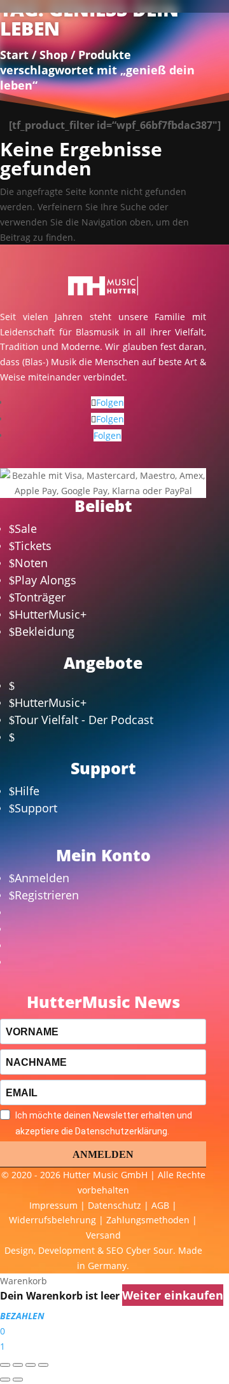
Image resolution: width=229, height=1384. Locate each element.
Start (14, 54)
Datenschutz (114, 1205)
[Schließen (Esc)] (43, 1365)
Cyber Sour (149, 1250)
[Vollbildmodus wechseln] (18, 1365)
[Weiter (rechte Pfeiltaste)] (18, 1379)
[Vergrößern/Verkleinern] (5, 1365)
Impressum (53, 1205)
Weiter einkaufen (172, 1295)
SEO (114, 1250)
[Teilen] (30, 1365)
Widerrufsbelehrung (52, 1220)
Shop (53, 54)
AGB (160, 1205)
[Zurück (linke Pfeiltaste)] (5, 1379)
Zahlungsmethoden (148, 1220)
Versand (103, 1235)
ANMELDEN (103, 1154)
